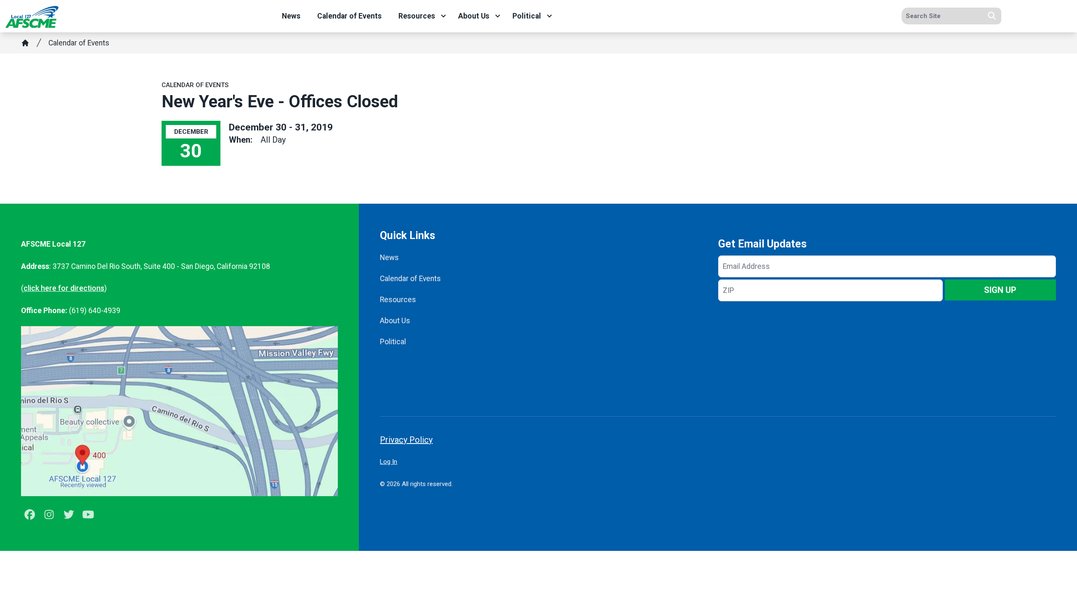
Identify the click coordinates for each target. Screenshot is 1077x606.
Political (526, 16)
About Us (473, 16)
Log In (388, 461)
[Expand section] (443, 16)
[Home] (25, 43)
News (291, 16)
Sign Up (1000, 290)
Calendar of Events (349, 16)
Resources (416, 16)
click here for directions (64, 288)
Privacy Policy (406, 440)
